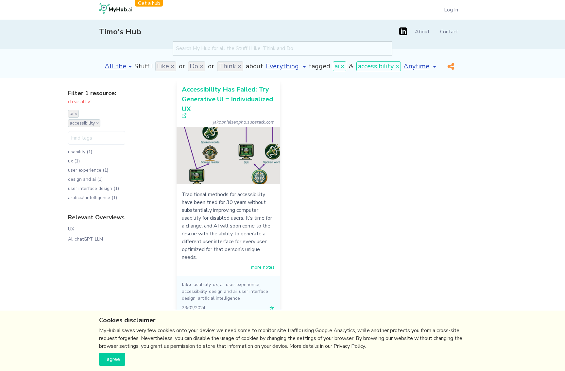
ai (222, 284)
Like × (166, 66)
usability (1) (80, 152)
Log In (451, 9)
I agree (112, 359)
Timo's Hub (120, 31)
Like (186, 284)
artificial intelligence (219, 298)
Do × (197, 66)
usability (202, 284)
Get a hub (149, 3)
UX (71, 229)
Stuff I (143, 66)
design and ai (223, 291)
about (254, 66)
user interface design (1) (93, 188)
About (422, 31)
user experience (242, 284)
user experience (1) (88, 170)
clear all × (79, 101)
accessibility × (378, 66)
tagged (319, 66)
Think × (230, 66)
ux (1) (74, 161)
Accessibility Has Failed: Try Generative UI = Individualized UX (227, 99)
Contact (449, 31)
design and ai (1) (85, 179)
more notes (263, 267)
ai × (339, 66)
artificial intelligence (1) (92, 197)
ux (215, 284)
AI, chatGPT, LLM (85, 239)
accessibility (194, 291)
